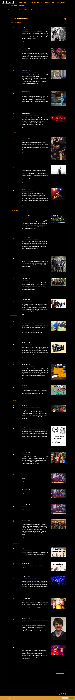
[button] (41, 2)
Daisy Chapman (26, 94)
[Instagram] (65, 694)
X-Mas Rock (25, 476)
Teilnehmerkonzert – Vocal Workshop (33, 565)
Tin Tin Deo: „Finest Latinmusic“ (30, 239)
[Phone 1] (59, 694)
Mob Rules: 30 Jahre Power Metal (31, 115)
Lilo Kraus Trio (26, 29)
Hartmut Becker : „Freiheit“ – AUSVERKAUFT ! (34, 323)
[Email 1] (61, 694)
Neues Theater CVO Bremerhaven (31, 407)
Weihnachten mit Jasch (28, 454)
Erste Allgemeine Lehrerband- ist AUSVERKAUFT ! (35, 429)
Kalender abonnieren (59, 673)
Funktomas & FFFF (27, 217)
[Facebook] (63, 694)
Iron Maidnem (25, 51)
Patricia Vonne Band (27, 191)
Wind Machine (25, 280)
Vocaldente (25, 522)
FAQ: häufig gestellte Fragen (31, 693)
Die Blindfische (26, 388)
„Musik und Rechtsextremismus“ (31, 72)
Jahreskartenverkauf (28, 366)
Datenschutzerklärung (40, 693)
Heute (15, 18)
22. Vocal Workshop (27, 550)
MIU (23, 140)
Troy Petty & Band (27, 168)
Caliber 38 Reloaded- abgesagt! (30, 579)
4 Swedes (24, 648)
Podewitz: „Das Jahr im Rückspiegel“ (32, 600)
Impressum (46, 693)
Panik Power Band (27, 302)
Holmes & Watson (27, 259)
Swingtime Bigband (27, 345)
